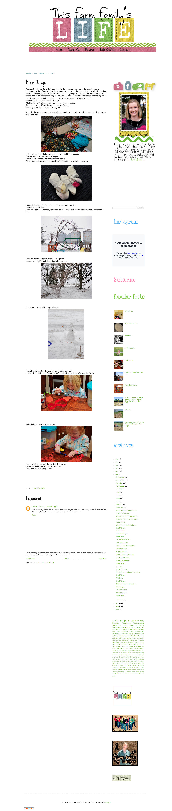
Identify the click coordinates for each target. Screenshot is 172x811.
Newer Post (30, 558)
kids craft (132, 644)
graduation (115, 661)
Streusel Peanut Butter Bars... (127, 519)
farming (115, 644)
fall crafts (133, 657)
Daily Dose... (120, 522)
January (119, 599)
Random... (128, 336)
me (132, 663)
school (129, 670)
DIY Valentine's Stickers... (125, 554)
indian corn (116, 663)
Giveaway (125, 640)
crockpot (125, 634)
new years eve (139, 663)
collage (136, 653)
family (131, 634)
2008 (117, 609)
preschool (115, 667)
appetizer (124, 650)
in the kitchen (123, 644)
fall (130, 638)
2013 (116, 468)
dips (142, 655)
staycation (115, 648)
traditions (115, 674)
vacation (124, 674)
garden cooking (139, 659)
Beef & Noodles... (122, 543)
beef (118, 631)
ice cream (141, 661)
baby (133, 650)
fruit (131, 659)
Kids (131, 648)
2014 (117, 465)
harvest (141, 638)
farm (137, 621)
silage (131, 646)
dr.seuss (115, 657)
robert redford (122, 670)
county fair (126, 655)
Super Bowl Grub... (123, 557)
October (119, 483)
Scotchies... (120, 531)
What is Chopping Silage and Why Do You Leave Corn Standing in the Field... (134, 400)
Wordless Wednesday (133, 623)
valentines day (126, 636)
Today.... (119, 566)
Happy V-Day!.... (122, 551)
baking (121, 638)
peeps (119, 636)
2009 (117, 606)
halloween (137, 634)
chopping (121, 642)
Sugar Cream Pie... (131, 323)
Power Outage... (122, 590)
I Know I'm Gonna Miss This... (127, 516)
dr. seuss (141, 642)
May (118, 498)
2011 (116, 474)
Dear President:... (122, 549)
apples (129, 650)
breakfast (115, 653)
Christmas (116, 629)
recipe (123, 620)
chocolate (131, 653)
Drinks (127, 648)
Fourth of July (136, 636)
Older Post (103, 558)
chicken (125, 653)
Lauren (34, 507)
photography (139, 631)
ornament (115, 665)
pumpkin (130, 667)
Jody (142, 621)
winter (122, 648)
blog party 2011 (139, 650)
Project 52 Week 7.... (123, 540)
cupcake (132, 655)
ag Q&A (126, 629)
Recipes (115, 623)
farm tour (141, 657)
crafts (115, 620)
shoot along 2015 (122, 646)
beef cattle (133, 629)
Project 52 (126, 627)
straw (128, 672)
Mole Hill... (128, 410)
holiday (135, 661)
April (118, 502)
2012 (116, 471)
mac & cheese (126, 663)
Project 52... (120, 587)
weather (130, 674)
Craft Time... (129, 360)
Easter (140, 629)
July (118, 492)
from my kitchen (123, 659)
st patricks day (139, 646)
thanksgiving (140, 672)
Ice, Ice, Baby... (122, 593)
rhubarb (114, 670)
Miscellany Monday (137, 640)
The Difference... (122, 569)
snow (114, 672)
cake (120, 653)
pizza (129, 665)
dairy (132, 642)
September (120, 486)
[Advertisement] (74, 62)
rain (142, 667)
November (120, 480)
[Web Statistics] (29, 809)
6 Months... (129, 311)
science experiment (138, 670)
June (118, 495)
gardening (135, 638)
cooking (141, 653)
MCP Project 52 (137, 627)
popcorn (134, 665)
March (119, 505)
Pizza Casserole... (131, 385)
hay (132, 661)
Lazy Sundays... (122, 534)
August (119, 489)
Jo (121, 629)
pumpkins (137, 667)
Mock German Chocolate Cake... (128, 572)
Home (67, 558)
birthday (115, 642)
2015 (116, 462)
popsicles (141, 665)
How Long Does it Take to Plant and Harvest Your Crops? (134, 424)
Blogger (108, 802)
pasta (121, 665)
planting (115, 634)
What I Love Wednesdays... (126, 525)
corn (113, 655)
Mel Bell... (119, 578)
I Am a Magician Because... (126, 584)
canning (126, 638)
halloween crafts (125, 661)
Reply (34, 515)
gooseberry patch (120, 625)
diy (136, 642)
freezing (114, 659)
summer (132, 672)
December (120, 477)
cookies (128, 642)
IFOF (120, 634)
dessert (138, 655)
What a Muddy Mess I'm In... (127, 510)
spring (124, 672)
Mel (132, 621)
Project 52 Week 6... (123, 560)
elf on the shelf (124, 657)
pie (125, 665)
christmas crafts (127, 631)
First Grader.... (130, 348)
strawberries (116, 640)
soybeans (119, 672)
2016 (117, 459)
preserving (122, 667)
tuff (120, 674)
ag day (119, 650)
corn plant (119, 655)
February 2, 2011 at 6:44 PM (48, 507)
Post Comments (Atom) (45, 562)
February (120, 508)
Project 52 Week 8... (123, 513)
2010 (117, 603)
